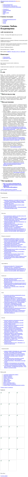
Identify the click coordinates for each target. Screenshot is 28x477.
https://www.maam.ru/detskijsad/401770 (12, 183)
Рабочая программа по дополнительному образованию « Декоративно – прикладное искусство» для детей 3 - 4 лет (13, 338)
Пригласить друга (7, 58)
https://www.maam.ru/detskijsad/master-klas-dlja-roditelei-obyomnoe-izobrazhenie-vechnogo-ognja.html (13, 164)
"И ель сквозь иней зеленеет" (9, 384)
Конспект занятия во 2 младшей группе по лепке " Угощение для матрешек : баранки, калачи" (15, 201)
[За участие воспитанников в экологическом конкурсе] (12, 436)
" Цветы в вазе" (6, 381)
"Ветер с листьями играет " (9, 382)
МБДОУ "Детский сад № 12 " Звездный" (16, 51)
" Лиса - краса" (6, 379)
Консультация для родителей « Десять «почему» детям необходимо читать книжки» (15, 243)
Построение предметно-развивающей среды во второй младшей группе (14, 296)
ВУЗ (4, 13)
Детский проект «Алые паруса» (10, 5)
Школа (4, 11)
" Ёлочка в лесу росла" (8, 378)
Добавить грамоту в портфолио (7, 387)
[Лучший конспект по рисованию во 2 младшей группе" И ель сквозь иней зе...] (20, 459)
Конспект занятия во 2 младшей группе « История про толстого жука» (13, 279)
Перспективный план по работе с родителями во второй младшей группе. (15, 250)
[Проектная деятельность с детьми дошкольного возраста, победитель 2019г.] (4, 425)
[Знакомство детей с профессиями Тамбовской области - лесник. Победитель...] (20, 425)
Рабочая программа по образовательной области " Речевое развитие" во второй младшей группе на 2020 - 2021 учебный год (15, 284)
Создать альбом (4, 475)
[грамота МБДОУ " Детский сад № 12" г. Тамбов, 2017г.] (20, 402)
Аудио (4, 21)
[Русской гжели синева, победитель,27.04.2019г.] (20, 414)
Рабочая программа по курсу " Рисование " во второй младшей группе (14, 343)
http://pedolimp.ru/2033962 (19, 172)
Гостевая (5, 20)
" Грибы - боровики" (7, 376)
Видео (4, 23)
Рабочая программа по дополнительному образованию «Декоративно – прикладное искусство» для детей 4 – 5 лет (13, 331)
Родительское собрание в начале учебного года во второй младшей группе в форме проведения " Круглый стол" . (15, 257)
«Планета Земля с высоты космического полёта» (14, 385)
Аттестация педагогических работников (12, 7)
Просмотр (9, 19)
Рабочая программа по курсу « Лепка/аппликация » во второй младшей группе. (15, 208)
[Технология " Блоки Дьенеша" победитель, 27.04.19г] (12, 414)
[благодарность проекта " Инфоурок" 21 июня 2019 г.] (4, 414)
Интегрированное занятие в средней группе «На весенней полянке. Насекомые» (15, 216)
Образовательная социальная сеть (10, 1)
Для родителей (6, 57)
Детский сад (6, 9)
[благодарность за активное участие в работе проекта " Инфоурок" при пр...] (20, 436)
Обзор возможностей (8, 4)
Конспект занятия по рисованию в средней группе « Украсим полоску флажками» (13, 328)
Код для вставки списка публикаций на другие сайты (11, 190)
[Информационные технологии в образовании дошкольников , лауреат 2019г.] (12, 425)
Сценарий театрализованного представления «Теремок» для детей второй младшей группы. (14, 363)
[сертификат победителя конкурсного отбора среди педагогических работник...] (12, 459)
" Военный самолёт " (8, 375)
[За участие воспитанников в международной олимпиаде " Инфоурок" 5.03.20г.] (4, 436)
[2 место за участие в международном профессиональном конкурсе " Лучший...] (20, 448)
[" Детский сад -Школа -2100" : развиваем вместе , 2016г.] (4, 402)
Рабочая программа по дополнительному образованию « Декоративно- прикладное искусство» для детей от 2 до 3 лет (13, 334)
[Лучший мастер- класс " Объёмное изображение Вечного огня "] (12, 448)
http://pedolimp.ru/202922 (15, 146)
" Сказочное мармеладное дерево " (11, 374)
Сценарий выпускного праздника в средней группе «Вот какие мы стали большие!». (14, 359)
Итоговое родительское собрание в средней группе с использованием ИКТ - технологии (14, 240)
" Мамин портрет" (7, 380)
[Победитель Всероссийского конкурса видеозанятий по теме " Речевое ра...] (4, 448)
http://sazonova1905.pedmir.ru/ (10, 187)
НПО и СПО (6, 12)
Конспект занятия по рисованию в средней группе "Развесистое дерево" (13, 325)
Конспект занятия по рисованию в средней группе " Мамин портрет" (13, 323)
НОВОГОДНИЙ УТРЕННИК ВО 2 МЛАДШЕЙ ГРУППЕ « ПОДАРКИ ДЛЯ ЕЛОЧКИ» (15, 352)
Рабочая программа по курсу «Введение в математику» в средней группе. (13, 225)
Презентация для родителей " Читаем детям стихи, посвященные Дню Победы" (14, 254)
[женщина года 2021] (12, 470)
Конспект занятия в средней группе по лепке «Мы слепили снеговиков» (14, 205)
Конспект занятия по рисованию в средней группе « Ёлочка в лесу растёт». (13, 321)
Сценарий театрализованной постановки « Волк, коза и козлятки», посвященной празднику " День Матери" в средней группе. (15, 366)
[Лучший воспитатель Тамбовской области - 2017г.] (12, 402)
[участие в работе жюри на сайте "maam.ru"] (4, 470)
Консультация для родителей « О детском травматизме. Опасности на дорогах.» (13, 245)
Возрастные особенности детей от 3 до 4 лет (14, 238)
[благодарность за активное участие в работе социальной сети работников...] (4, 459)
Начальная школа (7, 10)
